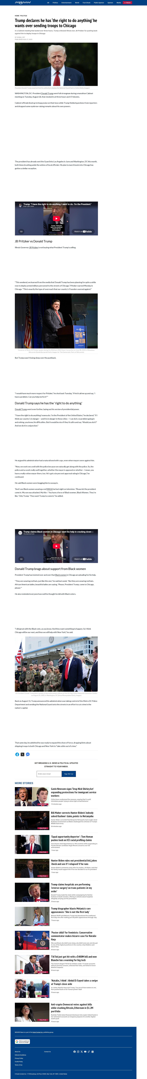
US (48, 3)
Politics (55, 3)
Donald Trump (47, 93)
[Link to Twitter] (82, 1052)
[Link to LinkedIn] (92, 1051)
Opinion (110, 3)
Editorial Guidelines (20, 1055)
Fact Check (86, 3)
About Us (17, 1051)
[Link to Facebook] (75, 1052)
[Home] (23, 2)
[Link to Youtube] (85, 1052)
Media (119, 3)
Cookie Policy (19, 1061)
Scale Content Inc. (38, 1032)
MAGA (50, 489)
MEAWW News (19, 1032)
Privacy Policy (19, 1058)
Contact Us (47, 1051)
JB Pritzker (33, 247)
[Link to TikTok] (89, 1052)
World (77, 3)
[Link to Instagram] (78, 1052)
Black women (60, 575)
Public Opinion (99, 3)
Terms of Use (18, 1065)
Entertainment (66, 3)
